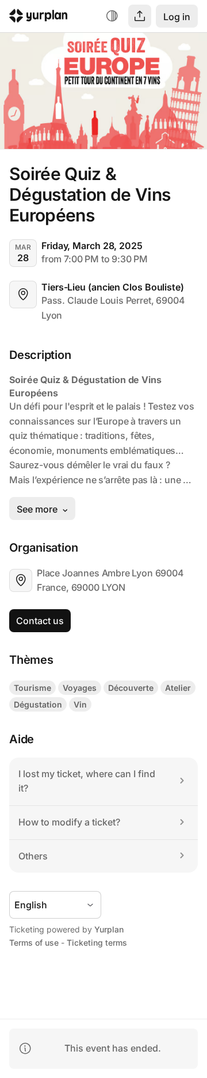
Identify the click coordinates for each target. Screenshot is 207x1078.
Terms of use (34, 942)
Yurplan (109, 929)
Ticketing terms (97, 942)
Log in (176, 16)
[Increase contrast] (112, 16)
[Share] (139, 16)
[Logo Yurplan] (38, 17)
